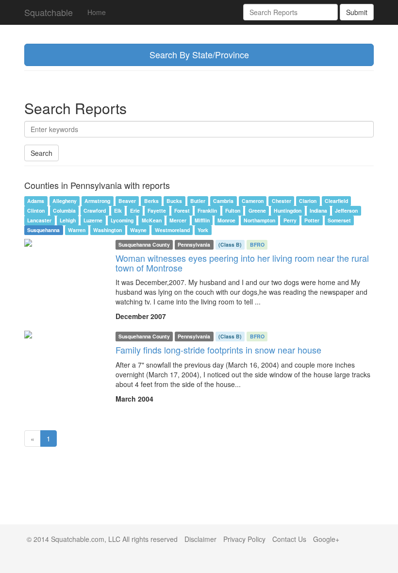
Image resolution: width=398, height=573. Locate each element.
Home (96, 12)
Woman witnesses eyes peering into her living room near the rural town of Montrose (242, 263)
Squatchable (48, 12)
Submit (356, 12)
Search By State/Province (199, 54)
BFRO (257, 244)
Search (41, 153)
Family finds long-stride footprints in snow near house (218, 349)
